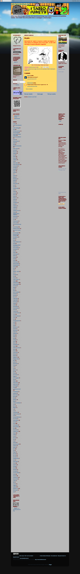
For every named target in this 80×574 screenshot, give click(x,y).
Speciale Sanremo (16, 444)
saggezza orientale (16, 413)
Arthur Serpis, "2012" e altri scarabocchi (26, 555)
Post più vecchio (52, 94)
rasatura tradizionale (17, 402)
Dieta (14, 240)
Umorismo (14, 475)
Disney (14, 243)
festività (14, 266)
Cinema (14, 196)
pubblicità (15, 393)
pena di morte (15, 374)
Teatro (14, 467)
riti (13, 409)
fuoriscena (15, 285)
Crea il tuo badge (61, 71)
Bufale (14, 182)
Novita (14, 349)
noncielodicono (15, 344)
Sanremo (14, 421)
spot (14, 450)
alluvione (14, 150)
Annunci (14, 158)
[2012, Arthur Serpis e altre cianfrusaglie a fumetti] (62, 190)
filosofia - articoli (16, 271)
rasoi (14, 404)
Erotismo (14, 257)
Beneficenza (15, 178)
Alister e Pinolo (15, 148)
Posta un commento (29, 89)
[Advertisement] (18, 532)
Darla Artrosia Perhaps (17, 224)
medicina (14, 331)
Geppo (14, 287)
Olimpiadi (14, 355)
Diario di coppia (34, 69)
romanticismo (15, 412)
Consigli (14, 212)
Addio (14, 144)
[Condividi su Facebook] (47, 67)
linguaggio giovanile (16, 320)
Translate (17, 84)
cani (14, 189)
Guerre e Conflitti (16, 292)
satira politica (15, 425)
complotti (14, 207)
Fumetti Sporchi (52, 69)
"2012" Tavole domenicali (17, 125)
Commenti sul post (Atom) (32, 96)
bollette (14, 180)
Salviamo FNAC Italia (16, 417)
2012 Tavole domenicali (17, 136)
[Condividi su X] (45, 67)
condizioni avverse (16, 210)
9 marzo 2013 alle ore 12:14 (31, 79)
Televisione (15, 469)
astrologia (15, 167)
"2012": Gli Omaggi (16, 127)
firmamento (15, 274)
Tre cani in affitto (16, 472)
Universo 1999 (15, 479)
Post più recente (28, 94)
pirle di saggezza (16, 377)
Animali (14, 156)
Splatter (14, 447)
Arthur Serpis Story (16, 164)
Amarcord (15, 151)
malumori (14, 328)
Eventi (14, 260)
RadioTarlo (15, 399)
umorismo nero (15, 477)
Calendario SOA (15, 188)
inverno (14, 309)
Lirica (14, 322)
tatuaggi (14, 466)
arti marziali (15, 166)
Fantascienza (15, 262)
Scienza (14, 433)
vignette (14, 487)
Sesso (14, 439)
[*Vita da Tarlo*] (18, 94)
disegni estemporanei (16, 241)
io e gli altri (15, 311)
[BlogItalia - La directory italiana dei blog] (17, 510)
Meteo (14, 335)
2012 (14, 129)
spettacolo (15, 445)
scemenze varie (15, 431)
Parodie (14, 373)
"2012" (14, 123)
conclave (14, 209)
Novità (14, 350)
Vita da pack (15, 490)
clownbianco (15, 202)
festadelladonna (16, 265)
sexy (14, 440)
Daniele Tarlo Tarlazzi (61, 69)
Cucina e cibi (15, 222)
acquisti (14, 142)
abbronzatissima (16, 141)
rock (14, 410)
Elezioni (14, 252)
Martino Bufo (15, 330)
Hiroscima (14, 295)
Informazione (15, 306)
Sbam (14, 428)
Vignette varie (26, 70)
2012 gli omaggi (15, 132)
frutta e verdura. (16, 279)
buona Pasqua (15, 183)
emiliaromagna (15, 254)
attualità (14, 169)
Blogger (50, 564)
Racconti (14, 396)
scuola (14, 436)
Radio (14, 398)
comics (14, 204)
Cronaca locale (15, 221)
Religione (14, 407)
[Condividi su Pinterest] (48, 67)
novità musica (15, 352)
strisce (14, 463)
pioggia (14, 376)
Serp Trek (14, 437)
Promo (14, 387)
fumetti (48, 69)
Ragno (14, 401)
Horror (14, 296)
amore (14, 155)
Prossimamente (15, 391)
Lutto (14, 323)
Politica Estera (15, 382)
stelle (14, 460)
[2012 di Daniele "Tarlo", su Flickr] (59, 121)
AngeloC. (28, 75)
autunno (14, 172)
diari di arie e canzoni (16, 230)
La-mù (14, 314)
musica (14, 341)
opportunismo (15, 363)
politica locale (15, 384)
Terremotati (15, 471)
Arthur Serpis (15, 162)
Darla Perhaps (15, 227)
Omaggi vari (15, 357)
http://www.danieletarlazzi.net (40, 559)
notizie (14, 346)
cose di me (14, 218)
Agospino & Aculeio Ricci (17, 145)
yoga (14, 491)
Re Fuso (14, 406)
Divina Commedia (16, 247)
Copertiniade (15, 216)
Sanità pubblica (15, 420)
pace (14, 371)
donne (14, 250)
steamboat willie (16, 458)
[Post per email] (41, 67)
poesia (14, 379)
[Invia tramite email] (43, 67)
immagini (14, 303)
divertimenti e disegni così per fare (16, 245)
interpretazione (15, 308)
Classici (14, 201)
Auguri (14, 170)
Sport (14, 448)
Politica (14, 381)
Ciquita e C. (15, 197)
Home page (40, 94)
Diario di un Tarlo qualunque (42, 69)
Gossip (14, 290)
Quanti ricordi (15, 394)
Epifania (14, 255)
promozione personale (17, 389)
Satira (14, 423)
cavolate (29, 69)
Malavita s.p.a (15, 327)
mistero (14, 336)
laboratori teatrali (16, 316)
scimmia (14, 434)
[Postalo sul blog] (44, 67)
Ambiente (14, 153)
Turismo (14, 474)
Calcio (14, 186)
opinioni (14, 362)
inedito (14, 304)
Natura (14, 343)
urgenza (14, 480)
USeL (14, 482)
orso (14, 368)
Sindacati (14, 442)
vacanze (14, 483)
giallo (14, 289)
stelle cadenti (15, 461)
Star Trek (14, 455)
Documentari (15, 249)
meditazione (15, 333)
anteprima (15, 159)
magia (14, 325)
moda (14, 338)
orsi (13, 366)
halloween (15, 293)
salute (14, 415)
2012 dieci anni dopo (16, 131)
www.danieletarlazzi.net (24, 558)
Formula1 (14, 277)
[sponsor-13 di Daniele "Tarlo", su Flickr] (15, 62)
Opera (14, 360)
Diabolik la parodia (16, 228)
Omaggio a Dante (16, 358)
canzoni (14, 191)
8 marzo (14, 139)
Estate (14, 258)
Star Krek (14, 453)
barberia (14, 175)
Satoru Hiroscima (16, 426)
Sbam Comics (15, 429)
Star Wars (14, 456)
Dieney (14, 238)
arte (14, 161)
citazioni (14, 199)
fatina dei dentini (16, 263)
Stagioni (14, 452)
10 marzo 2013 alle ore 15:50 (32, 86)
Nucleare (14, 354)
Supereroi (14, 464)
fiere (14, 268)
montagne (14, 339)
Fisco (14, 276)
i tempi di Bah (15, 298)
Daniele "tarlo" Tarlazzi (16, 116)
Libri (14, 319)
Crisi (14, 219)
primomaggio (15, 385)
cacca (14, 185)
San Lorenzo (15, 418)
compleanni (15, 205)
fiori (14, 273)
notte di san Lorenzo (16, 347)
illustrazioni (15, 301)
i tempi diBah (15, 300)
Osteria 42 (15, 370)
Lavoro (14, 317)
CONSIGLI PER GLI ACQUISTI (16, 214)
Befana (14, 177)
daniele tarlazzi (30, 82)
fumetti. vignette (16, 284)
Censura (14, 194)
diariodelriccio (15, 237)
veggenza (14, 485)
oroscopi (14, 365)
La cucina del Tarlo (16, 312)
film (13, 269)
